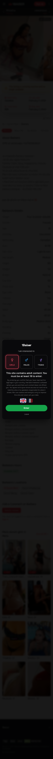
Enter (26, 408)
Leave (26, 414)
